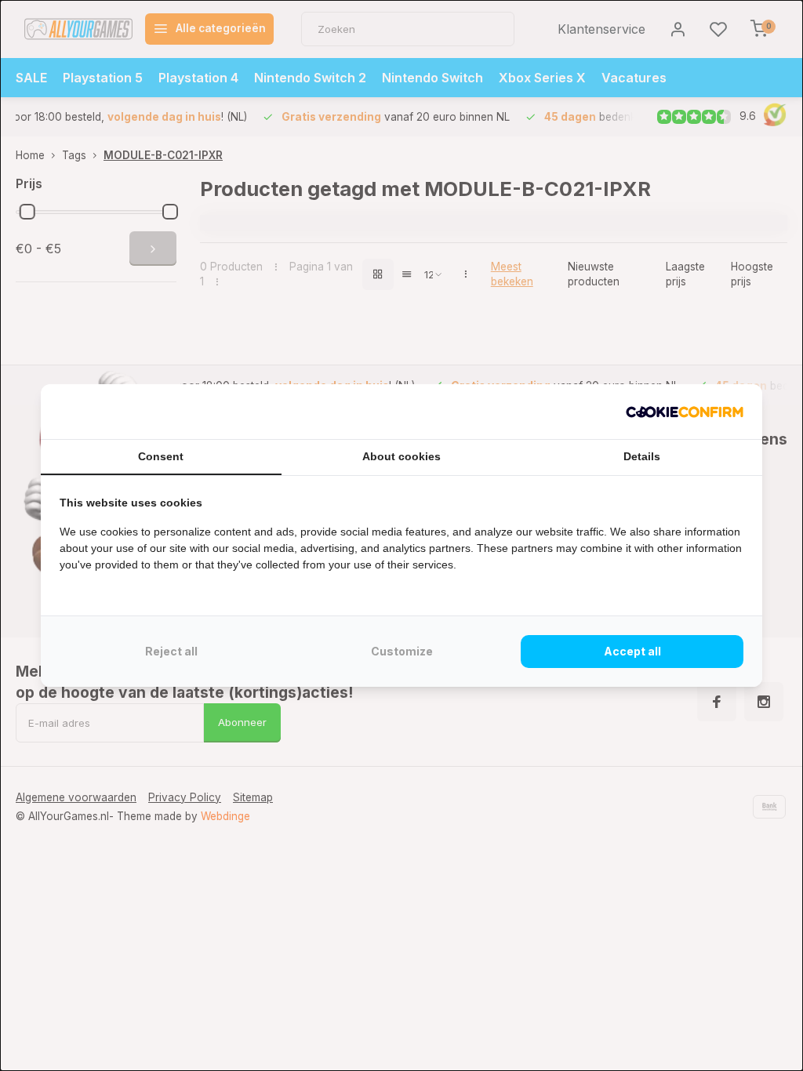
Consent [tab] (160, 456)
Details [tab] (641, 456)
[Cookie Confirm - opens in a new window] (684, 411)
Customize (402, 651)
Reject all (171, 651)
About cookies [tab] (401, 456)
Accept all (632, 651)
